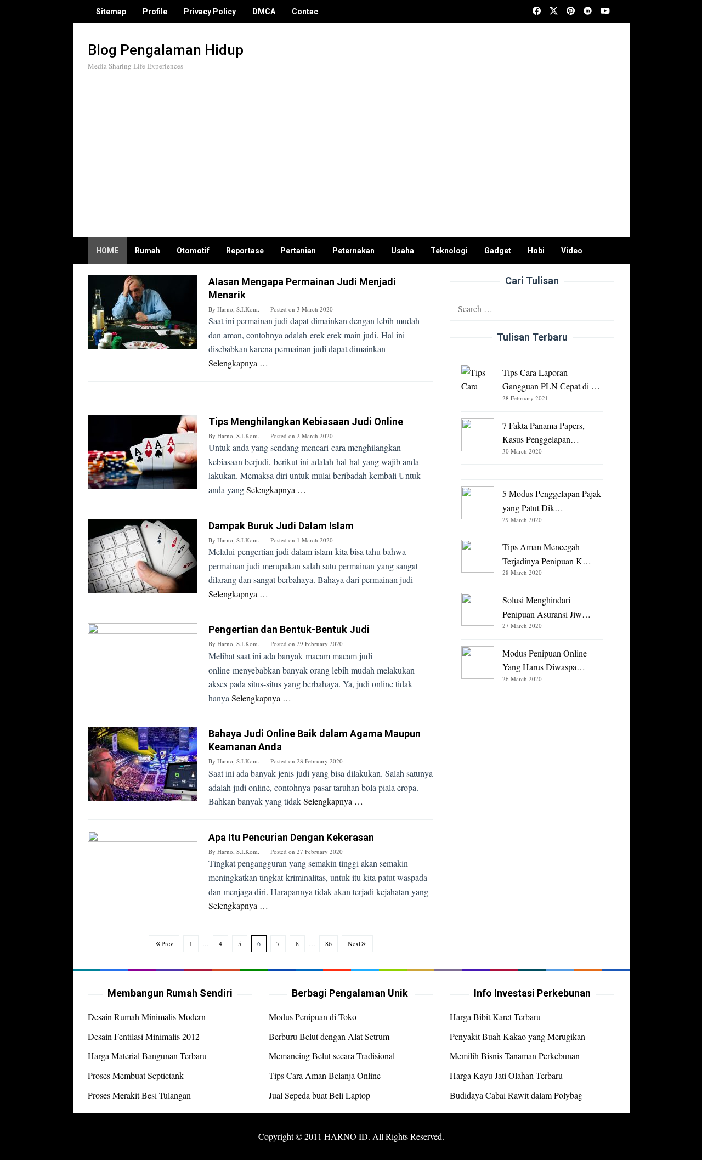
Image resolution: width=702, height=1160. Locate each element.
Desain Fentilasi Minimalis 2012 (144, 1036)
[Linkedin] (587, 11)
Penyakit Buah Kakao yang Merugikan (517, 1036)
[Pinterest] (570, 11)
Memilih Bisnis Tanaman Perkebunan (515, 1055)
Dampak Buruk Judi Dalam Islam (281, 525)
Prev (167, 943)
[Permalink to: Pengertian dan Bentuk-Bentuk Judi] (142, 659)
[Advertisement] (414, 149)
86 (328, 943)
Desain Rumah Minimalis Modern (147, 1016)
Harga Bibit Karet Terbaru (495, 1016)
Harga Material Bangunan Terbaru (147, 1055)
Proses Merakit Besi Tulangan (139, 1095)
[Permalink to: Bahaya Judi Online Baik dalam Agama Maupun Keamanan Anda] (142, 763)
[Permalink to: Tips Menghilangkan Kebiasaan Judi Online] (142, 450)
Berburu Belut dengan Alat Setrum (329, 1036)
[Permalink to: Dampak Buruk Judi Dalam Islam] (142, 555)
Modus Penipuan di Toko (312, 1016)
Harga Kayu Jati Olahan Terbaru (506, 1075)
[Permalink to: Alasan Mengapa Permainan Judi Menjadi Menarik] (142, 310)
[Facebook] (536, 11)
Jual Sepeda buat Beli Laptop (319, 1095)
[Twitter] (553, 11)
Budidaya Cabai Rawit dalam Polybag (516, 1095)
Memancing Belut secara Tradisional (332, 1055)
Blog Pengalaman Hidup (166, 50)
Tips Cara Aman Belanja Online (325, 1075)
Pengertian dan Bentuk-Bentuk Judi (289, 629)
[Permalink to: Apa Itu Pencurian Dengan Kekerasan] (142, 866)
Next (354, 943)
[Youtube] (605, 11)
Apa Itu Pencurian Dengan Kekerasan (291, 837)
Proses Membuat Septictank (136, 1075)
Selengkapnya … (238, 363)
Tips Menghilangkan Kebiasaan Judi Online (305, 421)
